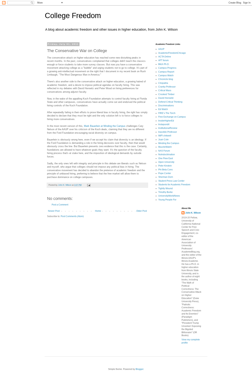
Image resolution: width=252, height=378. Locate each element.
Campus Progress (167, 68)
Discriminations (166, 105)
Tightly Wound (165, 188)
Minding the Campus (168, 143)
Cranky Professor (167, 86)
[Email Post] (88, 185)
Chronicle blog (165, 79)
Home (98, 211)
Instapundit (163, 124)
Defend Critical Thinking (170, 102)
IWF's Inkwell (164, 135)
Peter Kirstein (165, 165)
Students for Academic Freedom (174, 184)
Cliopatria (163, 83)
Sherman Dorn (165, 177)
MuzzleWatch (165, 147)
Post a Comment (60, 204)
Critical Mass (164, 90)
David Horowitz (166, 98)
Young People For (167, 199)
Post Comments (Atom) (72, 216)
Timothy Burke (165, 192)
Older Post (141, 211)
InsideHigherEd (166, 120)
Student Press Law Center (171, 181)
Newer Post (54, 211)
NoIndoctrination (166, 154)
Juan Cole (163, 139)
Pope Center (164, 173)
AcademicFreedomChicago (172, 53)
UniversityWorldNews (169, 196)
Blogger (139, 369)
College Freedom (73, 15)
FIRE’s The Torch (166, 113)
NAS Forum (164, 151)
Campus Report (166, 72)
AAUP (161, 49)
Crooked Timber (166, 94)
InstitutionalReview (167, 128)
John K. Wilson (193, 213)
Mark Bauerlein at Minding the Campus (104, 126)
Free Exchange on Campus (172, 117)
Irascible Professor (167, 132)
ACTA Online (164, 56)
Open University (166, 162)
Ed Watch (163, 109)
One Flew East (165, 158)
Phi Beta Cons (165, 169)
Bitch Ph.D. (163, 64)
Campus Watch (166, 75)
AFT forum (163, 60)
